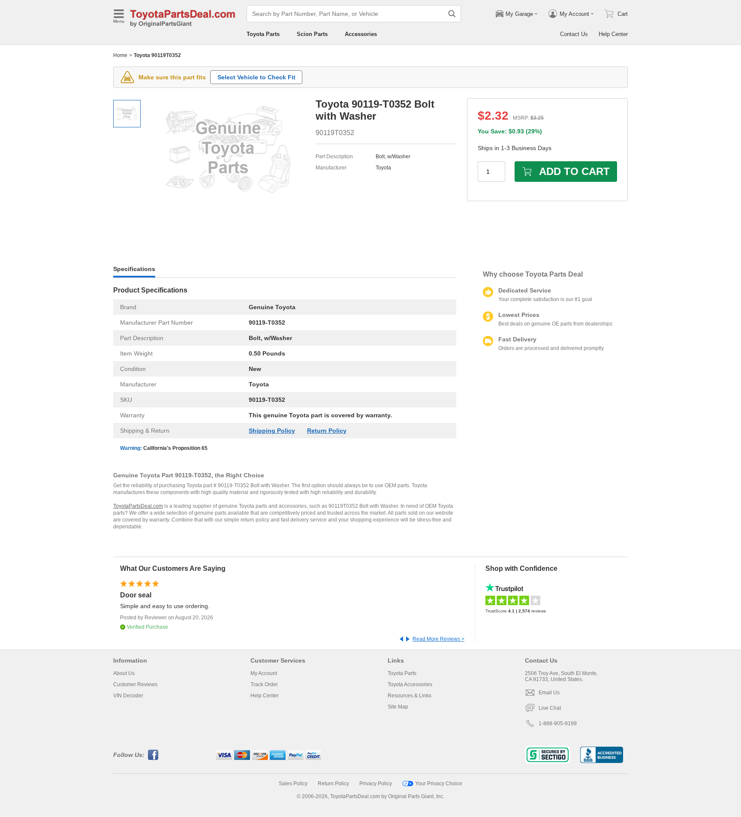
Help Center (613, 34)
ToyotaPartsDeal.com (138, 506)
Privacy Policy (375, 784)
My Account (263, 673)
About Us (124, 673)
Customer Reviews (135, 684)
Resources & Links (409, 696)
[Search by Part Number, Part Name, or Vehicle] (452, 14)
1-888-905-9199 (558, 724)
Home (120, 55)
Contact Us (574, 34)
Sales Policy (293, 784)
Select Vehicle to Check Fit (256, 77)
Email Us (549, 693)
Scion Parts (312, 34)
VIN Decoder (128, 696)
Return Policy (326, 430)
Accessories (361, 34)
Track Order (264, 684)
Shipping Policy (272, 430)
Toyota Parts (263, 34)
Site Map (398, 707)
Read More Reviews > (438, 639)
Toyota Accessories (410, 684)
